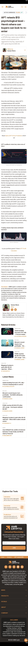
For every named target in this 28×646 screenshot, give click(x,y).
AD (25, 0)
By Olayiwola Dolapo (20, 336)
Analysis (17, 351)
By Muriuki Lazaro (19, 348)
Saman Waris (11, 51)
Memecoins (17, 328)
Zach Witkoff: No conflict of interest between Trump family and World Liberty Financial (14, 431)
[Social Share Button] (26, 640)
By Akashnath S (5, 371)
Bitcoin (17, 340)
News (4, 427)
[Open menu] (2, 7)
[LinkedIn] (15, 309)
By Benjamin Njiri (7, 435)
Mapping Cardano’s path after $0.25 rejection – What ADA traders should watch (7, 367)
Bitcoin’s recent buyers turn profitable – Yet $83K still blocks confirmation (20, 344)
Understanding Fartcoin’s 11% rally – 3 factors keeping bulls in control (21, 332)
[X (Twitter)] (12, 309)
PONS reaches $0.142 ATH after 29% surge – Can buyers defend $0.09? (20, 355)
